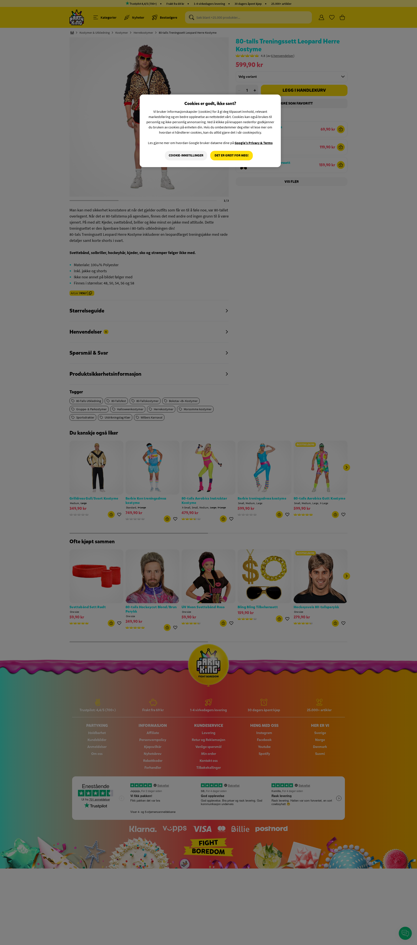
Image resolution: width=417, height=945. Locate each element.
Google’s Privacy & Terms (254, 143)
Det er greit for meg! (231, 155)
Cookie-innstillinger (186, 155)
